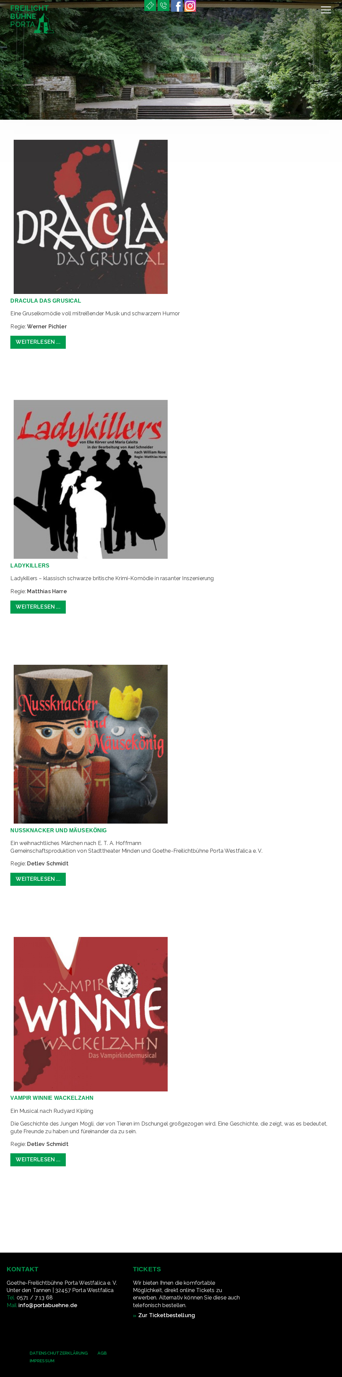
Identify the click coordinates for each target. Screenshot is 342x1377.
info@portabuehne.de (47, 1305)
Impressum (42, 1360)
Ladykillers (29, 565)
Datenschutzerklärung (59, 1353)
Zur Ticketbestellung (166, 1315)
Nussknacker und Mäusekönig (58, 830)
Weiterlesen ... (38, 342)
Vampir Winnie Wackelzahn (52, 1098)
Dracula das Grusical (45, 301)
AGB (102, 1353)
